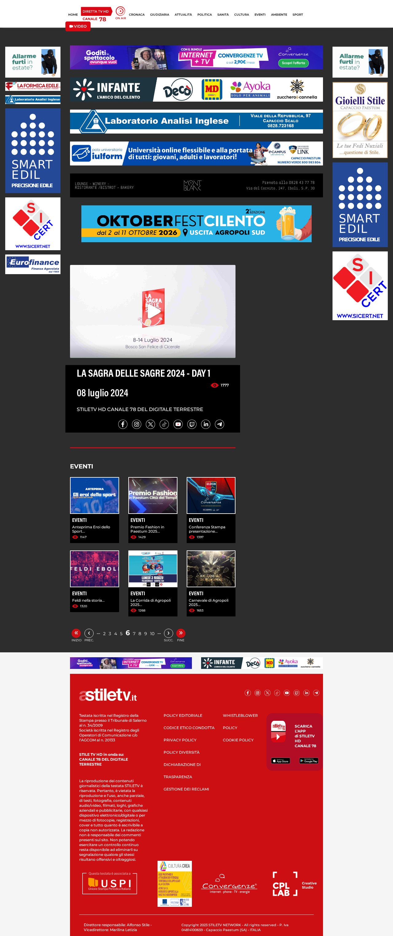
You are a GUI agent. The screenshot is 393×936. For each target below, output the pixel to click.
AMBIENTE (279, 14)
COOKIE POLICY (238, 740)
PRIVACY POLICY (180, 740)
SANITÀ (223, 14)
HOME (73, 14)
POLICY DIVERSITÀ (182, 752)
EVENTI (260, 14)
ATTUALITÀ (183, 14)
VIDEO (80, 26)
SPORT (298, 14)
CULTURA (241, 14)
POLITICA (204, 14)
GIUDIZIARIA (159, 14)
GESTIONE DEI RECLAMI (186, 789)
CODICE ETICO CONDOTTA (189, 727)
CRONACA (137, 14)
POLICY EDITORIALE (183, 715)
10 (152, 633)
